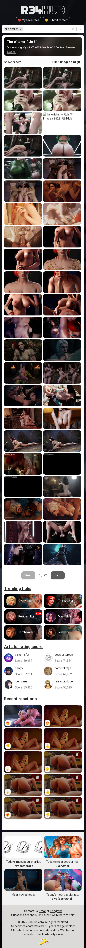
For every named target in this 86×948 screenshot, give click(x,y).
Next (58, 575)
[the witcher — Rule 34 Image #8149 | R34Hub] (23, 350)
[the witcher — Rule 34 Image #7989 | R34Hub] (62, 532)
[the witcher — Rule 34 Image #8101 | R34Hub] (62, 395)
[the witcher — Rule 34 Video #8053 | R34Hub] (62, 464)
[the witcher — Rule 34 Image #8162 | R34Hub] (62, 259)
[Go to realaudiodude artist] (63, 684)
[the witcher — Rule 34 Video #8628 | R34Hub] (62, 100)
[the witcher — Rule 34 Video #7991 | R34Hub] (62, 509)
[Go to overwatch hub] (23, 601)
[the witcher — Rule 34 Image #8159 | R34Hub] (23, 305)
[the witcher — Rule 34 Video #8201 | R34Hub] (62, 168)
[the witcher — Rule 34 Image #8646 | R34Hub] (23, 78)
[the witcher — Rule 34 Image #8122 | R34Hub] (62, 373)
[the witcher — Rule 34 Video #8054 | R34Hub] (23, 464)
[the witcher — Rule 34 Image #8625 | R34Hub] (23, 123)
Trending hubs (17, 588)
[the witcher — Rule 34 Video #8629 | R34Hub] (23, 100)
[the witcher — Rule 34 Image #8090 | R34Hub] (62, 418)
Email (42, 911)
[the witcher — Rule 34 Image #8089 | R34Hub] (23, 441)
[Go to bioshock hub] (63, 632)
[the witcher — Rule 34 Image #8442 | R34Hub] (23, 168)
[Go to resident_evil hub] (23, 616)
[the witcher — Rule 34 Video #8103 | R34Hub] (23, 395)
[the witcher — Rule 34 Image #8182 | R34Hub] (62, 191)
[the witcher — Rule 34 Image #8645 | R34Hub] (62, 78)
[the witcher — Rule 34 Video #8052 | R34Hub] (23, 486)
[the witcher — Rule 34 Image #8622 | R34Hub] (62, 123)
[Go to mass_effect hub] (63, 616)
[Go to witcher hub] (63, 601)
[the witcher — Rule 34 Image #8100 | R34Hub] (23, 418)
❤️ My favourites (28, 20)
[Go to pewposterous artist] (63, 658)
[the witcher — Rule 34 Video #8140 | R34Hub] (62, 350)
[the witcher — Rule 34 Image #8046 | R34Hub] (62, 486)
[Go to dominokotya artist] (63, 671)
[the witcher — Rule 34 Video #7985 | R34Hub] (62, 554)
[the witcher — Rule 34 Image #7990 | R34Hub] (23, 532)
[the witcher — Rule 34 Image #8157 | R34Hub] (23, 327)
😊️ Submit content (56, 20)
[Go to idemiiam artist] (23, 684)
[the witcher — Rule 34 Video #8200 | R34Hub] (23, 191)
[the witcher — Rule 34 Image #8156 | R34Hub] (62, 327)
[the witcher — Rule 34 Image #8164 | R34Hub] (62, 236)
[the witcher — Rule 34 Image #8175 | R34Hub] (23, 214)
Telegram (56, 911)
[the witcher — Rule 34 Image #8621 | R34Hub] (23, 146)
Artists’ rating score (23, 646)
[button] (20, 29)
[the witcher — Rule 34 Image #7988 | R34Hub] (23, 554)
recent (17, 62)
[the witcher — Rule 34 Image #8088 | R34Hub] (62, 441)
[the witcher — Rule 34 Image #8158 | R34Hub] (62, 305)
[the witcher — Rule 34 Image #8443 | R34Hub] (62, 146)
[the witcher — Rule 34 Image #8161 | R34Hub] (23, 282)
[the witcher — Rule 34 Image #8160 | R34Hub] (62, 282)
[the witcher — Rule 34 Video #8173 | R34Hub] (23, 236)
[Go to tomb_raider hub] (23, 632)
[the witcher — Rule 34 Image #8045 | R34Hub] (23, 509)
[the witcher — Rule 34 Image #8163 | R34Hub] (23, 259)
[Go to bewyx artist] (23, 671)
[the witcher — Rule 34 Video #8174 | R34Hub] (62, 214)
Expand (11, 51)
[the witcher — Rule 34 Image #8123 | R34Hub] (23, 373)
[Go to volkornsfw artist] (23, 658)
